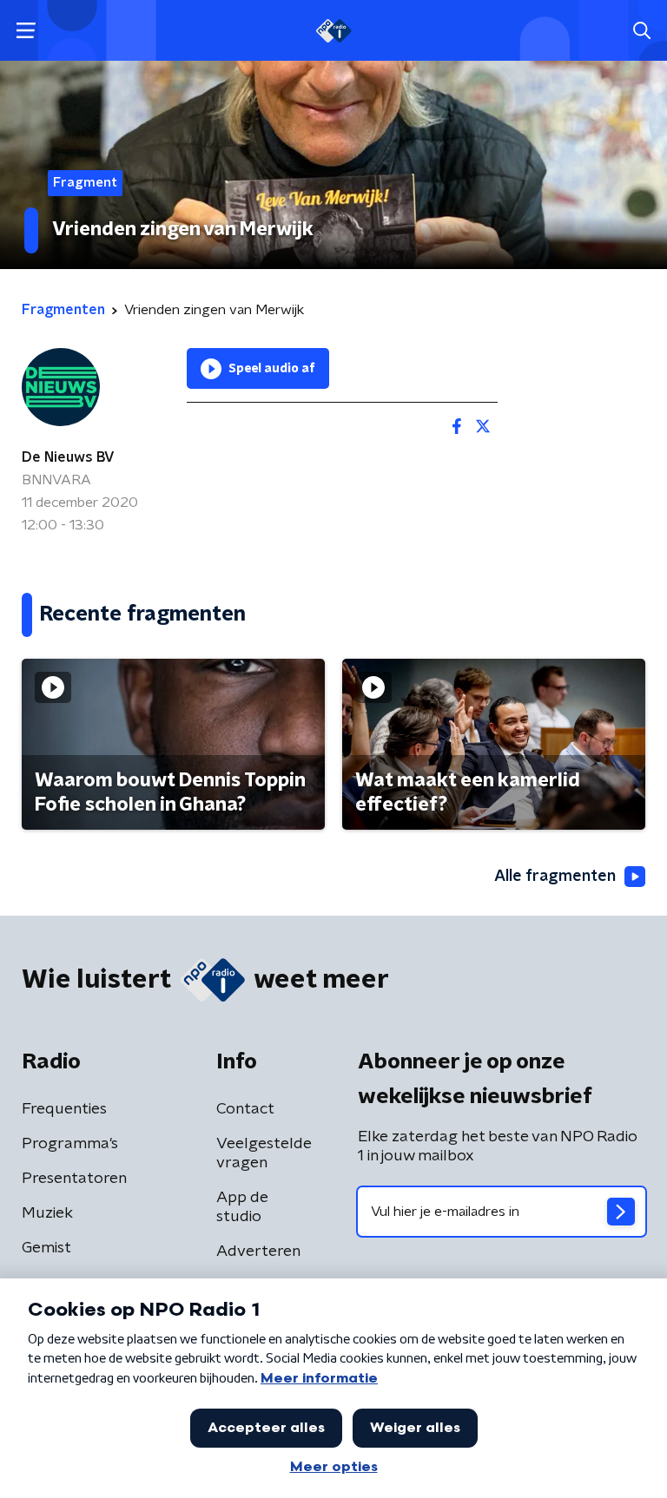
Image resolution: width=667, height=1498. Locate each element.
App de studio (242, 1207)
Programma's (70, 1144)
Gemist (46, 1248)
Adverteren (258, 1251)
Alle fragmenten (555, 876)
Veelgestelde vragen (264, 1153)
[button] (26, 31)
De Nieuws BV (68, 457)
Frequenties (64, 1109)
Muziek (47, 1213)
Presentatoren (74, 1178)
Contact (245, 1109)
